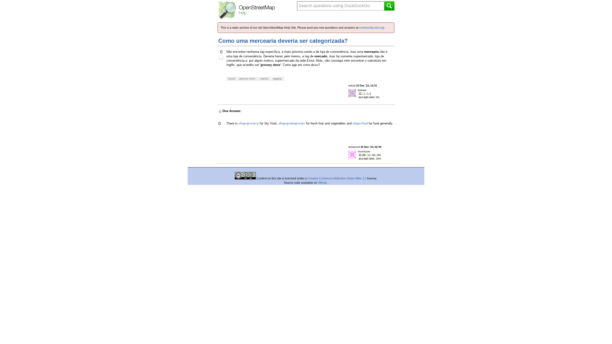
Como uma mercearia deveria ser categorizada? (283, 41)
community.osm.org (371, 27)
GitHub (323, 182)
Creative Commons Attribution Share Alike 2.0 (336, 178)
